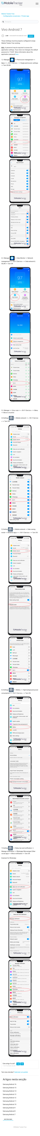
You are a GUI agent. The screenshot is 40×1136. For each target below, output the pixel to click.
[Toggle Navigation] (37, 3)
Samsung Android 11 (9, 1101)
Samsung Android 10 (9, 1104)
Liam (6, 35)
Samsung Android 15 (9, 1088)
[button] (18, 1063)
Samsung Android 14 (9, 1091)
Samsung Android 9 (9, 1108)
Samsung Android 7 (9, 1114)
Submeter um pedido (21, 1072)
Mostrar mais (8, 1119)
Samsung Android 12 (9, 1098)
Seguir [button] (31, 36)
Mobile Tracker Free (7, 14)
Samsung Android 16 (9, 1084)
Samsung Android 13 (9, 1094)
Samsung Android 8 (9, 1111)
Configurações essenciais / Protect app (16, 16)
